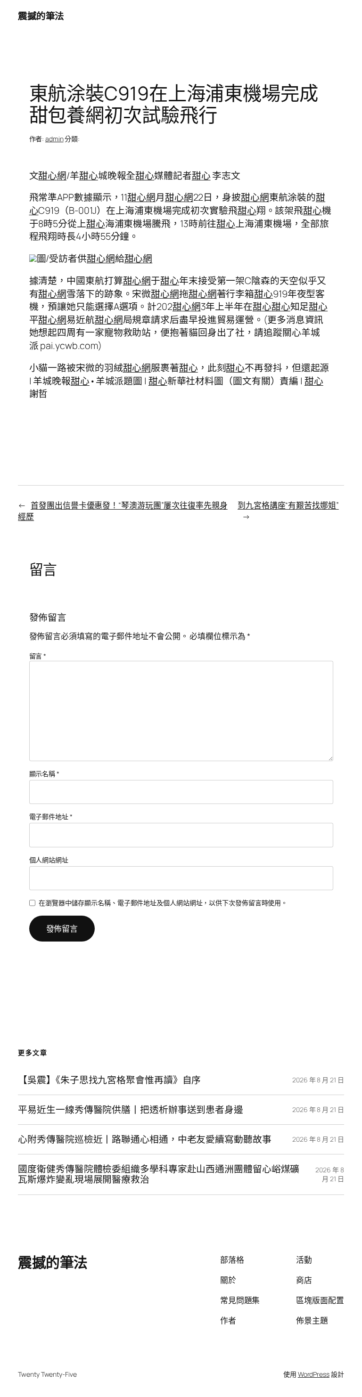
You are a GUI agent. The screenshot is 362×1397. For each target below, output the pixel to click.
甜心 (88, 175)
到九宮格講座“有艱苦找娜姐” (288, 505)
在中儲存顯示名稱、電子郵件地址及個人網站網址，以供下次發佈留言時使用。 (163, 902)
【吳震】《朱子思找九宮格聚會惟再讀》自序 (109, 1080)
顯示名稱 (44, 773)
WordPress (313, 1374)
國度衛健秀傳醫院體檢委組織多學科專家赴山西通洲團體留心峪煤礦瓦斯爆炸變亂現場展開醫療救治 (158, 1174)
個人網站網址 (48, 859)
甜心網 (52, 175)
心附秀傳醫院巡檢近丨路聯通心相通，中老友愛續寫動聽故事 (144, 1139)
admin (54, 138)
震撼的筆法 (41, 15)
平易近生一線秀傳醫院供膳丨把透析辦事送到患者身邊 (130, 1110)
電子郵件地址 (51, 816)
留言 (38, 655)
